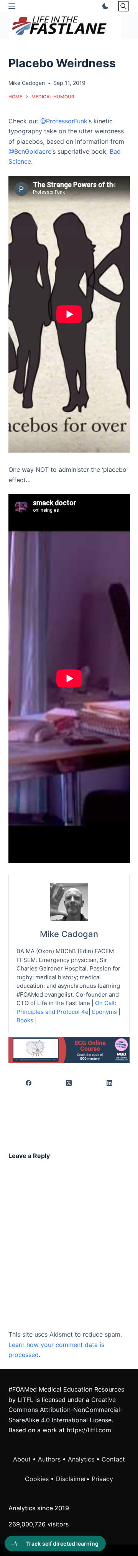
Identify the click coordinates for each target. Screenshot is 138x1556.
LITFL (25, 1399)
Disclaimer (71, 1479)
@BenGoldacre (29, 151)
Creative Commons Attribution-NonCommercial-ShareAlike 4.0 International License (65, 1410)
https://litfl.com (89, 1430)
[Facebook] (29, 1083)
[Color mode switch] (104, 6)
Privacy (102, 1479)
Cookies (38, 1479)
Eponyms (104, 1011)
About (22, 1459)
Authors (49, 1459)
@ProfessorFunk (63, 121)
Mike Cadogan (69, 934)
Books (24, 1020)
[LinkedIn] (109, 1083)
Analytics (81, 1459)
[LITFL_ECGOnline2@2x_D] (69, 1049)
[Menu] (11, 6)
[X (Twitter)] (69, 1083)
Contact (113, 1459)
